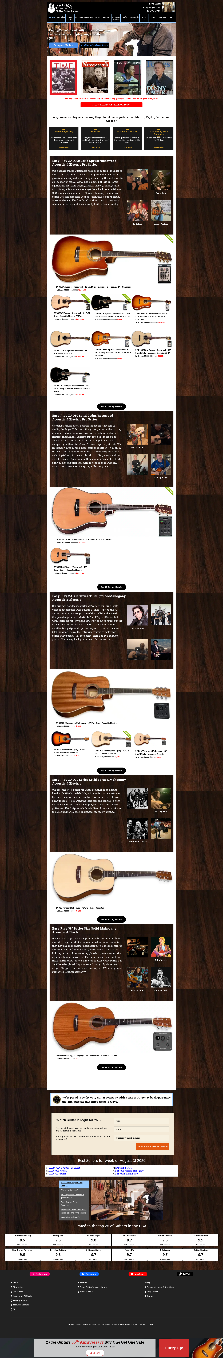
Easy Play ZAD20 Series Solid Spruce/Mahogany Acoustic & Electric (89, 781)
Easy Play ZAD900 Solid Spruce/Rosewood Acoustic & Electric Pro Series (84, 162)
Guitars (52, 17)
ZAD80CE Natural (57, 1174)
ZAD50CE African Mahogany (129, 1171)
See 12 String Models (111, 406)
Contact (162, 17)
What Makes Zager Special (96, 45)
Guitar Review (201, 1240)
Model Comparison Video (71, 1217)
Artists (97, 17)
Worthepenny (165, 1240)
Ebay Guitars (129, 1240)
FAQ (153, 17)
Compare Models (116, 18)
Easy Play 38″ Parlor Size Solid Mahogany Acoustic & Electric (84, 930)
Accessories (134, 17)
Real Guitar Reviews (22, 1254)
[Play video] (127, 1200)
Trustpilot (58, 1240)
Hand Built (70, 18)
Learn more (64, 148)
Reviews (106, 17)
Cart (171, 17)
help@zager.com (151, 7)
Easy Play (61, 17)
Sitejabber (165, 1254)
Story (144, 17)
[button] (137, 179)
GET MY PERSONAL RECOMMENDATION (152, 1147)
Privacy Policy (149, 1324)
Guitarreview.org (22, 1240)
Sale (125, 17)
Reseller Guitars (58, 1254)
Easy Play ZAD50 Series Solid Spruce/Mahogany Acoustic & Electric (89, 598)
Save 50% (79, 17)
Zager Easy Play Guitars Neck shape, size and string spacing (73, 1211)
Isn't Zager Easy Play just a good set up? (72, 1196)
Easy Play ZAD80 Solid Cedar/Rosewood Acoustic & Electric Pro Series (82, 417)
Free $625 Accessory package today (111, 105)
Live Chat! (155, 3)
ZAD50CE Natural (123, 1168)
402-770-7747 (153, 10)
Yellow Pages (93, 1240)
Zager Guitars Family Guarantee (69, 1203)
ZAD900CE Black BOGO (126, 1174)
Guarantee (88, 17)
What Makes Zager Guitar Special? (71, 1184)
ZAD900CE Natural (58, 1171)
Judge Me (129, 1254)
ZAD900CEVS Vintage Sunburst (64, 1168)
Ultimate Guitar (93, 1254)
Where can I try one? (69, 1190)
